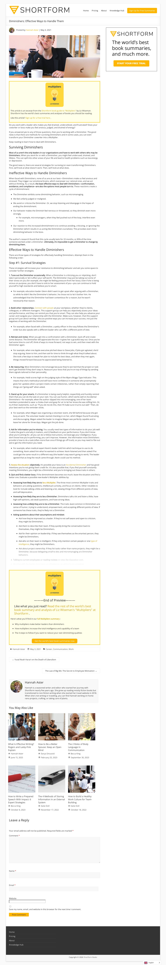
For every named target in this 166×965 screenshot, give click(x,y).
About (104, 10)
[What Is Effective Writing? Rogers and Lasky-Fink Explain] (21, 714)
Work (71, 649)
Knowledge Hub (117, 10)
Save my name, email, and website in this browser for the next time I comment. (45, 909)
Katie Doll (45, 806)
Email (12, 885)
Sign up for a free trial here (38, 117)
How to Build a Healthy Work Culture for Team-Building (80, 799)
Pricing (95, 10)
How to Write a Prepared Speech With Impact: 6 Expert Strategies (20, 799)
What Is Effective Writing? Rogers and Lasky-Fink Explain (21, 747)
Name (12, 871)
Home (86, 10)
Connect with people (44, 308)
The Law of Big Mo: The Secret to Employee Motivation (71, 671)
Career (49, 649)
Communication (60, 649)
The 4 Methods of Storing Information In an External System (51, 799)
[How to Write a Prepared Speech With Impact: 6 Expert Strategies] (21, 766)
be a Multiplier (49, 482)
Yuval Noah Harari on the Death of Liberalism (34, 659)
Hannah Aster (32, 30)
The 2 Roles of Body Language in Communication (78, 747)
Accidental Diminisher (76, 464)
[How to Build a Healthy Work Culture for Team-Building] (81, 766)
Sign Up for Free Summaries (142, 10)
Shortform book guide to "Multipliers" (59, 110)
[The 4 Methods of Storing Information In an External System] (51, 766)
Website (12, 898)
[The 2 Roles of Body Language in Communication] (81, 714)
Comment (14, 835)
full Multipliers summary (48, 618)
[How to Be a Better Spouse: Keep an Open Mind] (51, 714)
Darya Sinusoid (48, 753)
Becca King (75, 753)
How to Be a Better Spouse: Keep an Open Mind (49, 747)
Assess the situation (20, 464)
